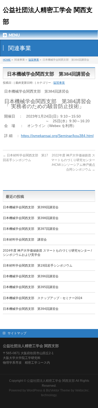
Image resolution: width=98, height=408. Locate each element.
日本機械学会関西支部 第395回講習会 (31, 287)
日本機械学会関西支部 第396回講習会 (31, 276)
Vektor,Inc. (82, 390)
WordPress (34, 390)
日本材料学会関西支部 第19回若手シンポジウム (37, 265)
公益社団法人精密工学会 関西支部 (51, 381)
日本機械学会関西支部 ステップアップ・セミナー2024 (42, 298)
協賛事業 (59, 82)
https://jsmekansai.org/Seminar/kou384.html (57, 136)
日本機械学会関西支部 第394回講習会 (31, 309)
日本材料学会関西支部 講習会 (25, 239)
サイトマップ (17, 333)
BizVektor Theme (58, 390)
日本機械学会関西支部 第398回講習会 (31, 218)
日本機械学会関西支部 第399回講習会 (31, 207)
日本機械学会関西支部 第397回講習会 (31, 229)
